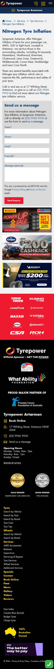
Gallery (8, 591)
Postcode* (9, 156)
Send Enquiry (13, 200)
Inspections (9, 553)
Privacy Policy (18, 189)
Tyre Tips (8, 526)
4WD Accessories (12, 545)
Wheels (8, 530)
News (7, 587)
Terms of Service (38, 189)
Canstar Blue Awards (14, 612)
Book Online (11, 579)
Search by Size (11, 515)
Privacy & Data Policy (20, 661)
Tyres (7, 507)
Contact (8, 575)
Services (8, 541)
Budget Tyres (10, 616)
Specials (8, 571)
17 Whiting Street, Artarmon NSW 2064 (29, 428)
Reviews (9, 598)
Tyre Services (10, 560)
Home (8, 21)
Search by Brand (12, 519)
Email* (7, 146)
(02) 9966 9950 (34, 118)
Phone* (8, 136)
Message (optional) (13, 165)
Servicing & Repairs (13, 556)
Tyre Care (8, 522)
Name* (8, 127)
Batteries (8, 549)
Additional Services (13, 567)
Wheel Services (11, 564)
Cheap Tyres (10, 620)
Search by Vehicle (12, 511)
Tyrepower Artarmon (29, 10)
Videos (8, 595)
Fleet (6, 583)
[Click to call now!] (36, 3)
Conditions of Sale (38, 661)
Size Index (9, 609)
